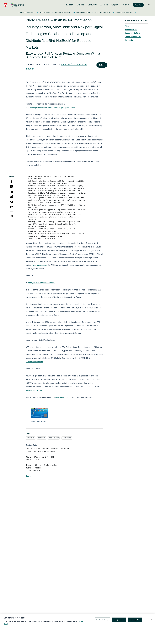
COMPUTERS (67, 438)
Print (127, 26)
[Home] (14, 5)
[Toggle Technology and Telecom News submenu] (135, 12)
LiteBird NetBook (38, 421)
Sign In (126, 5)
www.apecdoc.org (40, 265)
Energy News (45, 12)
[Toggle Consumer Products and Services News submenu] (38, 12)
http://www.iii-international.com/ (41, 283)
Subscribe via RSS (132, 33)
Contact (29, 476)
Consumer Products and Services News (27, 12)
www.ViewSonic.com (34, 390)
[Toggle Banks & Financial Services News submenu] (74, 12)
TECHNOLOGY (54, 438)
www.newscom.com (63, 397)
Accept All (135, 620)
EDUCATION (30, 438)
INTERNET (41, 438)
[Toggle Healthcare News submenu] (92, 12)
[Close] (151, 619)
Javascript (129, 40)
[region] (77, 620)
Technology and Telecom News (124, 12)
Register (138, 5)
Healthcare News (83, 12)
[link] (69, 5)
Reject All (119, 620)
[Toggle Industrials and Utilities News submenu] (114, 12)
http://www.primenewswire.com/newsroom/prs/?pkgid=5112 (50, 107)
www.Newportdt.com (34, 362)
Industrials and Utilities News (103, 12)
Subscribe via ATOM (133, 37)
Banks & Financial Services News (63, 12)
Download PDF (131, 30)
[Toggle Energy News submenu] (53, 12)
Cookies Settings (102, 620)
